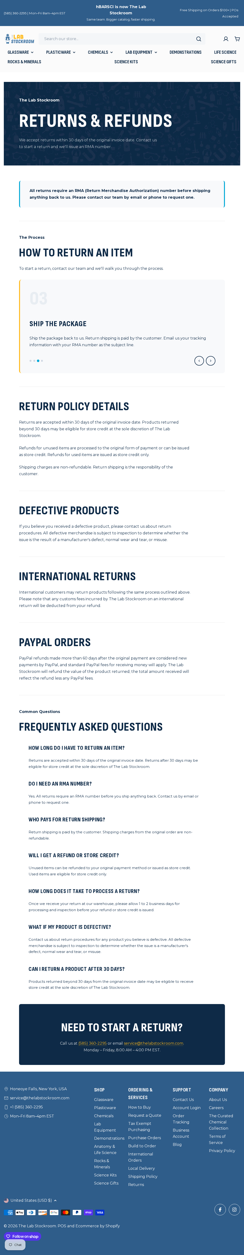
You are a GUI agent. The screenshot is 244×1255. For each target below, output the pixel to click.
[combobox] (122, 39)
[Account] (226, 39)
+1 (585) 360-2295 (26, 1107)
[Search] (199, 39)
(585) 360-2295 (92, 1043)
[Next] (210, 361)
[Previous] (199, 361)
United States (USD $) (31, 1200)
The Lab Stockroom (37, 1226)
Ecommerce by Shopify (98, 1226)
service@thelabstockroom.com (153, 1043)
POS (62, 1226)
